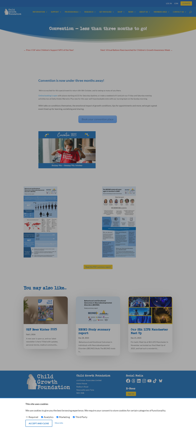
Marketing (64, 417)
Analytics (48, 417)
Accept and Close (39, 423)
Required (33, 417)
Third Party (81, 417)
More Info (59, 423)
